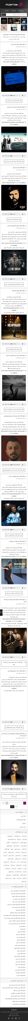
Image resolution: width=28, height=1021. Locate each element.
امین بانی (5, 855)
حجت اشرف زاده (18, 872)
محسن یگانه (13, 862)
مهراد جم (24, 872)
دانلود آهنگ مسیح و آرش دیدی (18, 907)
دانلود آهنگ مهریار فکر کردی (18, 291)
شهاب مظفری (11, 872)
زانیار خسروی (18, 855)
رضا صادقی (24, 859)
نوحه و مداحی (22, 827)
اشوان (14, 878)
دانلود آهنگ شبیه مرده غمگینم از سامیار (15, 355)
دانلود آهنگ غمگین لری (20, 973)
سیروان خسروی (17, 849)
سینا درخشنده (6, 865)
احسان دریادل (11, 855)
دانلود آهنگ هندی (21, 967)
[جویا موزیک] (14, 5)
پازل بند (24, 868)
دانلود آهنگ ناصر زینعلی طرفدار (18, 1001)
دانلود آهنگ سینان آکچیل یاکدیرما (18, 996)
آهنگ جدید (23, 816)
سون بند (5, 852)
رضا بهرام (24, 878)
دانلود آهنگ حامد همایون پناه (19, 1004)
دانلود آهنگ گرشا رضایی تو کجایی (18, 893)
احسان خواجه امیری (12, 839)
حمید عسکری (23, 852)
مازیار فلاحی (24, 849)
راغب (18, 862)
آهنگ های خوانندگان (21, 820)
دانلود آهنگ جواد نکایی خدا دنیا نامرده (16, 107)
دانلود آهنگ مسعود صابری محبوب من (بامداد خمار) (13, 663)
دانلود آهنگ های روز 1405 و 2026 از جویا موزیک (14, 34)
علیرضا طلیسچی (16, 875)
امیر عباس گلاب (16, 846)
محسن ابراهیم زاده (15, 842)
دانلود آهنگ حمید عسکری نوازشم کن (16, 671)
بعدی (12, 806)
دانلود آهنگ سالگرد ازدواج (20, 948)
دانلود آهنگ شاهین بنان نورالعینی (18, 993)
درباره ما (7, 10)
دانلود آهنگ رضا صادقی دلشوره (18, 896)
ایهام (12, 849)
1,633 (16, 806)
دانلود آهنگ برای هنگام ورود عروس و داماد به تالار (14, 918)
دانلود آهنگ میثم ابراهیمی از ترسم (17, 476)
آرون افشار (13, 865)
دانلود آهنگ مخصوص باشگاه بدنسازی (17, 921)
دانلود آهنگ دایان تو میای (19, 167)
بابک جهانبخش (17, 836)
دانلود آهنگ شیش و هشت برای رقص (17, 913)
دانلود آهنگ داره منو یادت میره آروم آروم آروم (14, 416)
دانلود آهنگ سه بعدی (20, 942)
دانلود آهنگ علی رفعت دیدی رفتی (17, 541)
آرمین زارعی (14, 868)
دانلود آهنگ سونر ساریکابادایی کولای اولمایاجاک (15, 998)
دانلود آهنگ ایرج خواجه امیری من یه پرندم (16, 904)
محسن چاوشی (18, 859)
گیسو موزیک (22, 929)
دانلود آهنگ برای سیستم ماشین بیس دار (16, 923)
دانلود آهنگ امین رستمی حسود (18, 902)
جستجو (3, 14)
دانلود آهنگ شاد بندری (20, 959)
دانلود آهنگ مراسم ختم (20, 962)
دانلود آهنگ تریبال (21, 932)
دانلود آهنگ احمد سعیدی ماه (19, 899)
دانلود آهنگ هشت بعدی (20, 945)
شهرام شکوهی (9, 846)
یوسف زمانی (24, 836)
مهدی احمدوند (23, 862)
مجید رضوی (24, 881)
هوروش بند (24, 855)
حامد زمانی (17, 852)
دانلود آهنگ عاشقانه (21, 940)
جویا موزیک (21, 10)
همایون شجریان (23, 842)
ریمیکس (23, 823)
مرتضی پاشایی (10, 859)
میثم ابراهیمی (10, 836)
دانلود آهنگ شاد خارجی (20, 964)
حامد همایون (6, 862)
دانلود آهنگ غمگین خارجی (19, 956)
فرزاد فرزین (24, 839)
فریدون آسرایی (23, 846)
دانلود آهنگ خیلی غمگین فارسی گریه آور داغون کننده (14, 915)
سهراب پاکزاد (7, 849)
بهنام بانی (8, 842)
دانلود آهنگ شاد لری (21, 975)
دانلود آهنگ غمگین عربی (20, 970)
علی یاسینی (20, 868)
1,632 (3, 803)
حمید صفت (19, 878)
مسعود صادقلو (23, 875)
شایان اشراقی (18, 865)
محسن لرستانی (8, 878)
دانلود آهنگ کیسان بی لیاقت (19, 990)
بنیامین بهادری (11, 852)
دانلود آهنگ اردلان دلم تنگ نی (18, 44)
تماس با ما (13, 10)
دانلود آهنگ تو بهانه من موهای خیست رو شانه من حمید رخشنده (13, 795)
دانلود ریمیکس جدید (21, 937)
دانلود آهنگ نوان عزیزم (20, 910)
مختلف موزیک (22, 926)
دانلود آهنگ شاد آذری (20, 934)
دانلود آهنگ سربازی (21, 951)
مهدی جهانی (8, 875)
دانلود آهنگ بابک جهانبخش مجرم (18, 891)
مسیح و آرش (7, 868)
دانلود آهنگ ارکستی (21, 953)
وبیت (10, 1015)
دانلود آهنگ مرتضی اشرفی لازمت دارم (16, 226)
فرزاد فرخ (19, 839)
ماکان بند (24, 865)
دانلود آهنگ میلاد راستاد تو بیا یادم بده (17, 985)
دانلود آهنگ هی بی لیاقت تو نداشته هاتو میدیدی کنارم (14, 988)
